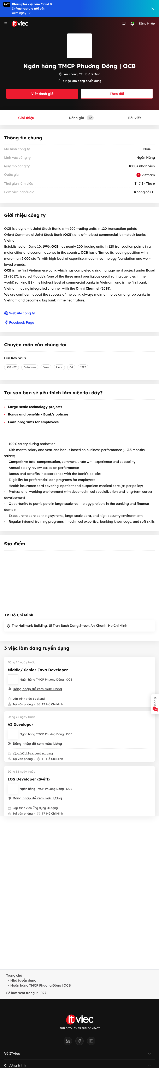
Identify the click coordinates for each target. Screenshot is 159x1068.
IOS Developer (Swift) (29, 779)
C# (71, 367)
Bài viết (134, 118)
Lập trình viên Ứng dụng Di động (35, 808)
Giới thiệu (26, 118)
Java (46, 367)
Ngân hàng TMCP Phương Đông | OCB (46, 679)
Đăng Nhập (147, 23)
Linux (59, 367)
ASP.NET (11, 367)
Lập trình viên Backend (29, 699)
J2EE (83, 367)
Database (30, 367)
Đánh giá (80, 118)
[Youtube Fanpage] (91, 1042)
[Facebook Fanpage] (81, 1042)
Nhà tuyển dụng (23, 980)
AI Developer (20, 724)
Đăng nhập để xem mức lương (37, 689)
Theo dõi (117, 94)
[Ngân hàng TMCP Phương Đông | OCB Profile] (13, 679)
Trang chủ (14, 975)
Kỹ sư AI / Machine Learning (33, 753)
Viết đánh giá (42, 94)
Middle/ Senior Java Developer (38, 669)
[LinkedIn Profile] (69, 1042)
